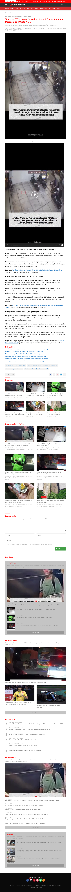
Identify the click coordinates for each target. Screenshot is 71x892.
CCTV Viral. (24, 28)
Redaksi (29, 885)
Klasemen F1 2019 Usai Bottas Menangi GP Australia (49, 706)
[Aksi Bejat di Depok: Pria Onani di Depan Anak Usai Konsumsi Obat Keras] (35, 406)
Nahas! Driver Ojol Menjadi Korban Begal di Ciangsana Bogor (23, 354)
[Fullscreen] (62, 245)
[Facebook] (27, 880)
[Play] (7, 245)
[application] (34, 195)
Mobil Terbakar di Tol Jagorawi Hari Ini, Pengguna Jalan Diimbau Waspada (38, 858)
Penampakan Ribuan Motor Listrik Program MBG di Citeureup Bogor (25, 361)
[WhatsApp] (40, 880)
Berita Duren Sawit (17, 28)
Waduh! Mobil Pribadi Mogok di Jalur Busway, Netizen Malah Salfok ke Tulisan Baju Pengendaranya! (39, 851)
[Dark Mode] (62, 4)
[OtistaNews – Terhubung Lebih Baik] (17, 4)
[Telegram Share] (61, 374)
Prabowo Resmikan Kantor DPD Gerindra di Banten (24, 740)
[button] (34, 194)
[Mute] (59, 245)
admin (10, 28)
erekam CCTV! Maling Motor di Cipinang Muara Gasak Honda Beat (29, 1)
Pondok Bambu (29, 369)
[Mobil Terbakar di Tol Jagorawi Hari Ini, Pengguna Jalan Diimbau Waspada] (11, 859)
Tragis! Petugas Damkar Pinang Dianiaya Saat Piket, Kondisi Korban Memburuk (28, 819)
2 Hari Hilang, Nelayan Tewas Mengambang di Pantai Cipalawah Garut (29, 729)
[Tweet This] (54, 374)
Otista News (59, 28)
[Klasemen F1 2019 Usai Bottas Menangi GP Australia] (51, 694)
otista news (19, 369)
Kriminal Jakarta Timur (44, 28)
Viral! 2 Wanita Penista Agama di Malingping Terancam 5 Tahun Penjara (26, 823)
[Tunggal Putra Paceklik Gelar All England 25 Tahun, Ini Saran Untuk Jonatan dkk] (19, 693)
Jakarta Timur (22, 16)
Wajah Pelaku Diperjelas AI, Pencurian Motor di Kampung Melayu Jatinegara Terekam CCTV (32, 349)
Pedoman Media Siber (55, 885)
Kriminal (28, 16)
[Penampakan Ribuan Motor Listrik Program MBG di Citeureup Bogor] (56, 406)
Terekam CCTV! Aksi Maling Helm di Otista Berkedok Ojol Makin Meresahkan (37, 270)
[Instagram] (37, 880)
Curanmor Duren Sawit (32, 28)
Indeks (12, 885)
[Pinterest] (34, 880)
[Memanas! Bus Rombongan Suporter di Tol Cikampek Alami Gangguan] (14, 406)
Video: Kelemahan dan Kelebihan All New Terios (23, 745)
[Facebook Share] (50, 374)
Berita (7, 16)
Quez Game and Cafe (17, 29)
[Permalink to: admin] (6, 29)
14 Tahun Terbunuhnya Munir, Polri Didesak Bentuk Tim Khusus (27, 734)
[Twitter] (31, 880)
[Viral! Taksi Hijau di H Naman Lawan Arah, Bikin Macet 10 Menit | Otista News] (11, 843)
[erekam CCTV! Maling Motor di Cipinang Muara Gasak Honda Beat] (35, 387)
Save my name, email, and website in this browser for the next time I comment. (30, 544)
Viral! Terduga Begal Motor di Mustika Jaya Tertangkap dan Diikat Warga (26, 814)
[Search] (65, 4)
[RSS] (43, 880)
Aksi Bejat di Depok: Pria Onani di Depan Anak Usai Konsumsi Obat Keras (26, 358)
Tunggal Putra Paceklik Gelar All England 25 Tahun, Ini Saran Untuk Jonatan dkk (18, 703)
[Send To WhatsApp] (64, 374)
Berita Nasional (13, 16)
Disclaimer (44, 885)
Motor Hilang (53, 28)
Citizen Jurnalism (21, 885)
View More (35, 632)
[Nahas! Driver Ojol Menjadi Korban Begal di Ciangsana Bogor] (56, 387)
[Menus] (6, 4)
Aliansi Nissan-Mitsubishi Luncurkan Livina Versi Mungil (25, 750)
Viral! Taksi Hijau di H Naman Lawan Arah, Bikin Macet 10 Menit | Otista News (39, 842)
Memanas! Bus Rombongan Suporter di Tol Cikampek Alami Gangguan (25, 356)
